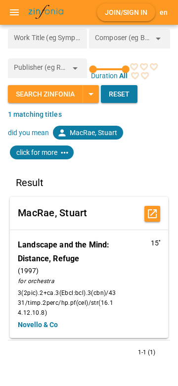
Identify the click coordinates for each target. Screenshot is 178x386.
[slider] (109, 69)
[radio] (134, 66)
